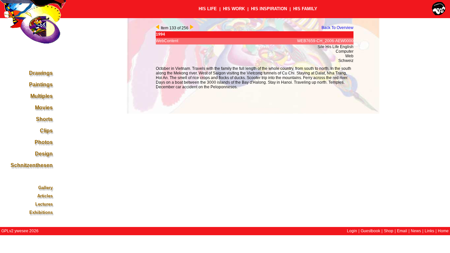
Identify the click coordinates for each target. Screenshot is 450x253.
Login (352, 231)
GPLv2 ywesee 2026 (20, 231)
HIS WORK (234, 8)
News (416, 231)
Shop (388, 231)
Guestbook (370, 231)
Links (429, 231)
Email (402, 231)
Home (443, 231)
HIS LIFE (208, 8)
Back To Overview (337, 27)
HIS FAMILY (305, 8)
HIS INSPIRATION (269, 8)
